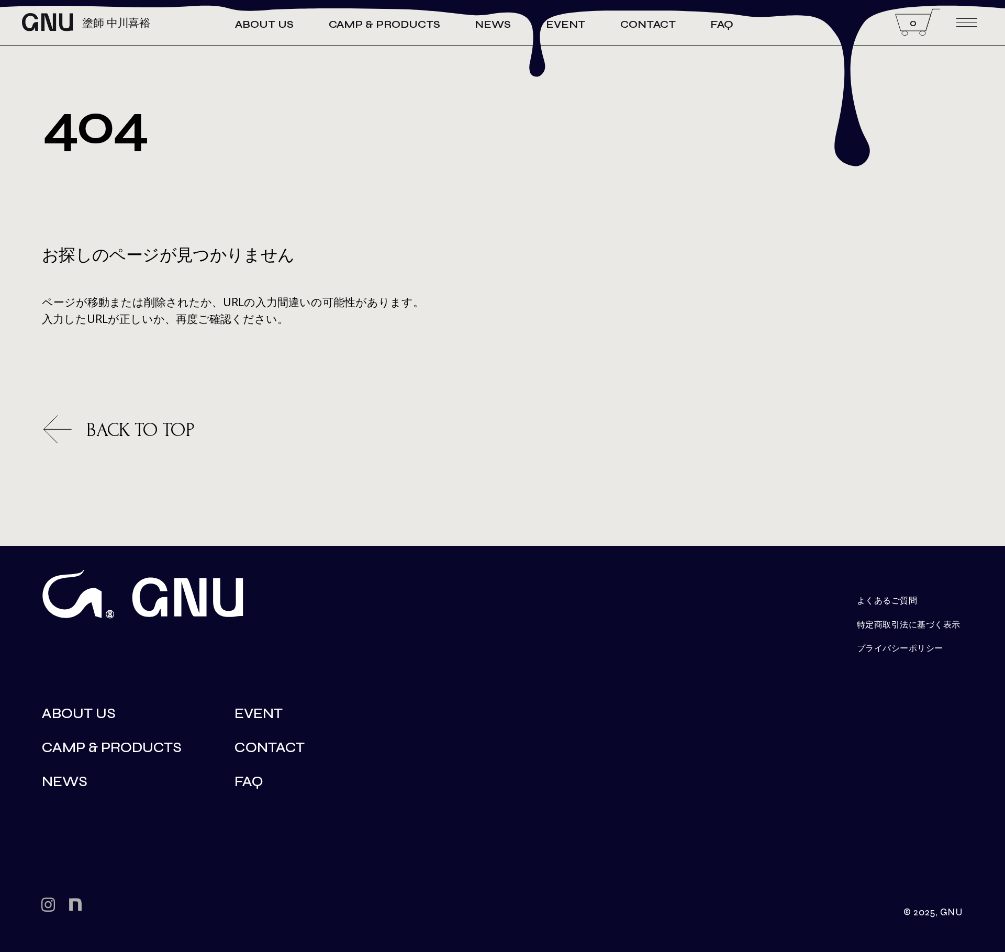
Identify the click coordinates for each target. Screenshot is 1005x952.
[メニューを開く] (966, 22)
